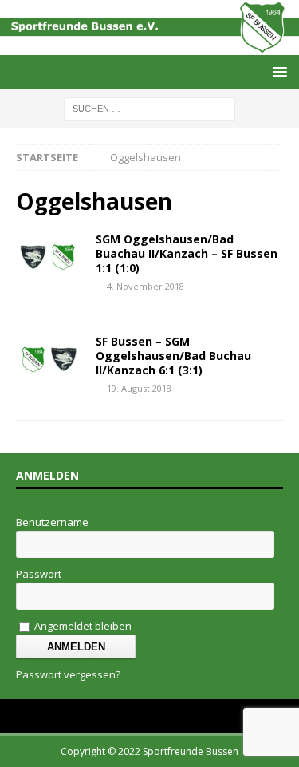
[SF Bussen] (149, 45)
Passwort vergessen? (68, 674)
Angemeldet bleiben (82, 626)
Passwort (38, 574)
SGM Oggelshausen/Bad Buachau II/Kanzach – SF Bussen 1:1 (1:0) (186, 253)
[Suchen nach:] (149, 108)
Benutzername (52, 522)
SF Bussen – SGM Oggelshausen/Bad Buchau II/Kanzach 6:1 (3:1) (173, 356)
